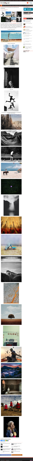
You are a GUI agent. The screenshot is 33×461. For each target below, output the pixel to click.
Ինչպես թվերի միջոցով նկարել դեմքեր (6, 451)
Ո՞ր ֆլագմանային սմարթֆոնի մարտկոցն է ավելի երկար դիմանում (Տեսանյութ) (17, 449)
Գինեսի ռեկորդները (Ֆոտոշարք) (6, 443)
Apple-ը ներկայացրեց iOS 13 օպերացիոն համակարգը (6, 446)
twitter (27, 5)
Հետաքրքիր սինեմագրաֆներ (16, 451)
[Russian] (31, 460)
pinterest (28, 5)
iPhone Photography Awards (14, 23)
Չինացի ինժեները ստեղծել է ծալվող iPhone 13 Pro (17, 443)
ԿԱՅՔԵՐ (3, 5)
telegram (29, 5)
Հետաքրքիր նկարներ (5, 9)
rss (32, 5)
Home (1, 5)
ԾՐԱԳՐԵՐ (6, 5)
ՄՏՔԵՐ (19, 5)
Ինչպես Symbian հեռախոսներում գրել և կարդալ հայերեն (28, 33)
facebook (25, 5)
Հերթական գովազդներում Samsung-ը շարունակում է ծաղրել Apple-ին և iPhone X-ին (7, 449)
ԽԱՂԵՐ (8, 5)
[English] (30, 460)
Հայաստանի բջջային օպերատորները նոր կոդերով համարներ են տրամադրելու (29, 27)
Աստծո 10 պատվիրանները (28, 23)
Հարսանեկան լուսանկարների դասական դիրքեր (16, 446)
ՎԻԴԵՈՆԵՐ (13, 5)
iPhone (2, 9)
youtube (31, 5)
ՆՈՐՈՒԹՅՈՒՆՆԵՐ (16, 5)
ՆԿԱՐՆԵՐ (10, 5)
